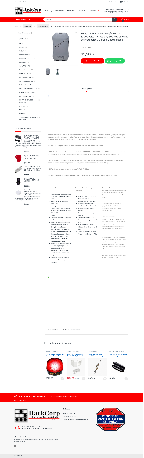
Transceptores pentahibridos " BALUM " (29, 119)
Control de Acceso (26, 77)
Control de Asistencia (27, 81)
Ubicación (114, 2)
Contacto (93, 11)
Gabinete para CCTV (26, 96)
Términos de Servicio (69, 416)
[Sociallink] (15, 446)
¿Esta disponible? (116, 61)
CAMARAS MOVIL (25, 66)
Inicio (46, 11)
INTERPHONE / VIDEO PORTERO (29, 101)
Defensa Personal (26, 85)
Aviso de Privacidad (69, 413)
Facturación (125, 2)
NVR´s (22, 110)
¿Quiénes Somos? (57, 11)
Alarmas (48, 351)
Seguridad (27, 26)
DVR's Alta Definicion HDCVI (29, 89)
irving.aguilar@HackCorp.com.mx (118, 12)
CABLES (22, 51)
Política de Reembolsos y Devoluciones (75, 419)
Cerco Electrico (43, 26)
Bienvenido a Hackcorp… (22, 2)
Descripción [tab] (87, 89)
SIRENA (22, 113)
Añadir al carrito (94, 61)
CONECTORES (25, 73)
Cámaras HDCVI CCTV (27, 58)
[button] (76, 32)
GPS (21, 43)
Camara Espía (24, 54)
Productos (71, 11)
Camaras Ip (24, 62)
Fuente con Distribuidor (27, 92)
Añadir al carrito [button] (62, 378)
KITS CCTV (23, 106)
